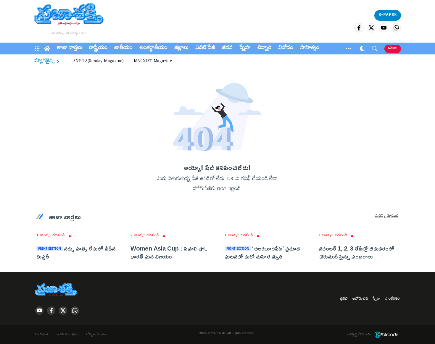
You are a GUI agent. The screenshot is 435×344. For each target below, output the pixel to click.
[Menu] (37, 48)
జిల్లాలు (181, 48)
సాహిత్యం (309, 48)
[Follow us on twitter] (371, 27)
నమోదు (392, 48)
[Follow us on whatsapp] (396, 27)
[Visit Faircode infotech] (386, 334)
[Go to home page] (69, 15)
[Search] (374, 48)
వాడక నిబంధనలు (68, 334)
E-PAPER (387, 15)
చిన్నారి (264, 48)
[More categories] (348, 48)
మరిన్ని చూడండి (387, 216)
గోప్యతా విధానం (96, 334)
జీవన (227, 48)
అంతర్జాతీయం (153, 48)
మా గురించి (42, 334)
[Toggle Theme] (362, 48)
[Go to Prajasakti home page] (57, 290)
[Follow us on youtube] (383, 27)
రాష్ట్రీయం (98, 48)
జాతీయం (124, 48)
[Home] (47, 48)
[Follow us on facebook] (359, 27)
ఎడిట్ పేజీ (205, 48)
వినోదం (285, 48)
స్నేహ (245, 48)
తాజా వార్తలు (69, 48)
